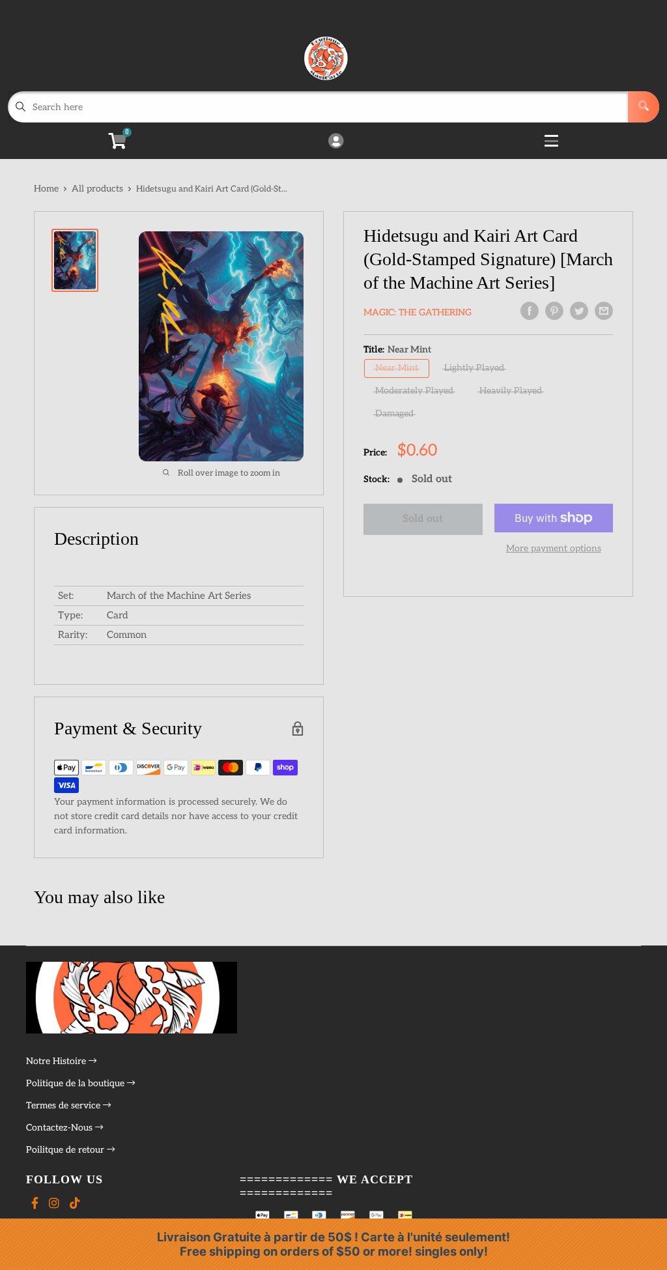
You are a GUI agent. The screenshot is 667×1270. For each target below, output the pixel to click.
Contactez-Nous (60, 1127)
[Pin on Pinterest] (554, 311)
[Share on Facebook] (529, 311)
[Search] (643, 107)
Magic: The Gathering (417, 312)
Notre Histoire (57, 1061)
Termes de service (64, 1105)
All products (97, 188)
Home (46, 188)
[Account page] (335, 142)
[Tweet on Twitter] (579, 311)
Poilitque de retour (66, 1149)
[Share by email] (604, 311)
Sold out (423, 519)
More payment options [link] (553, 548)
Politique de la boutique (76, 1083)
